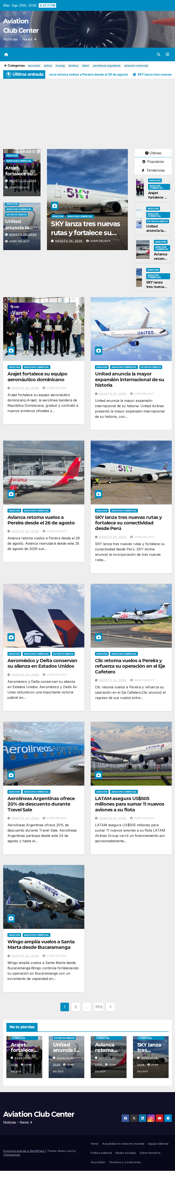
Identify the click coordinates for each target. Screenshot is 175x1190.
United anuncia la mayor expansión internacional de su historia (129, 379)
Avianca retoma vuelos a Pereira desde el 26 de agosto (41, 520)
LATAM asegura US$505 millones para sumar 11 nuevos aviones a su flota (129, 804)
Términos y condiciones (125, 1162)
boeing (60, 65)
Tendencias (155, 170)
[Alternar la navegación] (167, 54)
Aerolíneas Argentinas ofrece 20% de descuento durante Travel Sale (41, 804)
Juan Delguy (19, 187)
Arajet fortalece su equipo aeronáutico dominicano (37, 376)
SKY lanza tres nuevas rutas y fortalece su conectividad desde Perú (128, 522)
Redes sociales (126, 1152)
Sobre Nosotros (150, 1152)
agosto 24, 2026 (69, 240)
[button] (158, 54)
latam (85, 65)
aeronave (34, 65)
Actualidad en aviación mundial (123, 1143)
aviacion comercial (136, 65)
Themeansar (11, 1154)
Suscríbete (98, 1162)
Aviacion (12, 155)
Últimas (155, 153)
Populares (155, 161)
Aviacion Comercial (19, 161)
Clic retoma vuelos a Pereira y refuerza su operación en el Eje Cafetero (130, 666)
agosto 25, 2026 (22, 180)
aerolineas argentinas (106, 65)
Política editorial (101, 1152)
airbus (48, 65)
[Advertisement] (87, 110)
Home (94, 1143)
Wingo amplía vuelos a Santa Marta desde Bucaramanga (40, 944)
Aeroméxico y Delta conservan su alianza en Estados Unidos (84, 233)
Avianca (73, 65)
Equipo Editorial (158, 1143)
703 (98, 1007)
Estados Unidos (16, 214)
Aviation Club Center (38, 1114)
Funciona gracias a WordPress (24, 1151)
